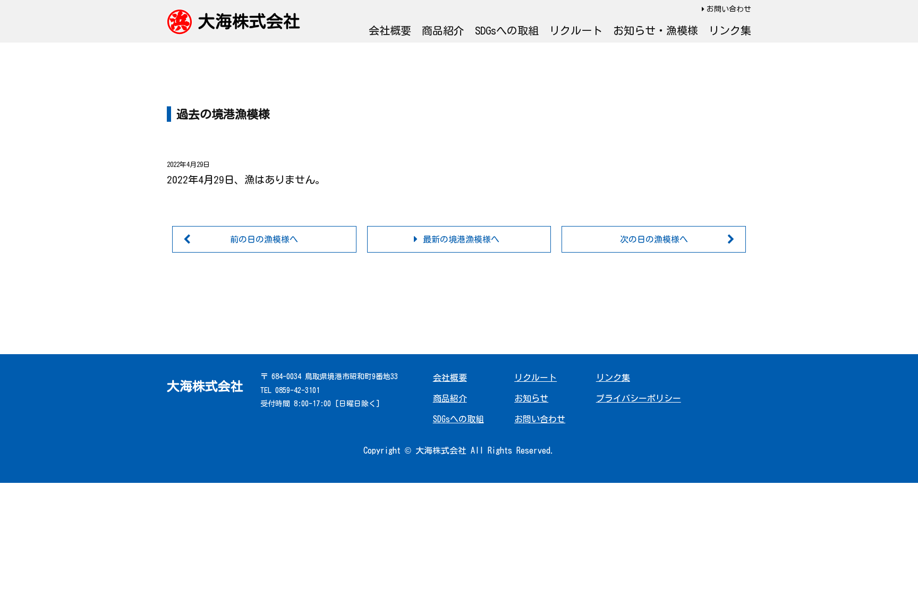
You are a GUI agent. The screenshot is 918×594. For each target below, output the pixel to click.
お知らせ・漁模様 (655, 30)
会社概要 (390, 30)
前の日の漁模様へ (264, 239)
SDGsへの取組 (507, 30)
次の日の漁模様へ (654, 239)
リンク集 (730, 30)
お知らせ (531, 398)
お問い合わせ (729, 9)
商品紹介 (443, 30)
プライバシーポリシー (638, 398)
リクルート (575, 30)
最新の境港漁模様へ (461, 239)
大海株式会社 (249, 21)
